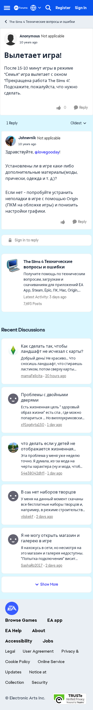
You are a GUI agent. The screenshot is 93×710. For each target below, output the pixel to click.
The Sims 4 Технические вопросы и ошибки (42, 22)
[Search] (48, 8)
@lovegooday (47, 152)
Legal (10, 651)
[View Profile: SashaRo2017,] (13, 539)
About (38, 630)
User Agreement (38, 651)
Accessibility (18, 641)
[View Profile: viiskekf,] (13, 496)
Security (40, 682)
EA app (55, 620)
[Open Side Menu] (7, 8)
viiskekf (27, 516)
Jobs (48, 641)
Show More (49, 584)
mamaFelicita (31, 376)
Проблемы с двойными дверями (44, 397)
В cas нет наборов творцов (48, 492)
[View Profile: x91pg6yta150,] (13, 399)
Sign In (81, 7)
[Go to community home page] (21, 7)
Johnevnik (27, 138)
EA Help (13, 630)
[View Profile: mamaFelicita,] (13, 350)
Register (63, 7)
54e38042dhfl (32, 473)
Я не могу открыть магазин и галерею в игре (50, 538)
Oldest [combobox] (79, 123)
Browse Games (21, 620)
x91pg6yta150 (32, 424)
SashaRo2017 (32, 565)
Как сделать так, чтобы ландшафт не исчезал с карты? (52, 349)
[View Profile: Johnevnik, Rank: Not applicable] (10, 141)
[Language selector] (35, 8)
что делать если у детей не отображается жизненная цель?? (48, 446)
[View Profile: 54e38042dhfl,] (13, 447)
